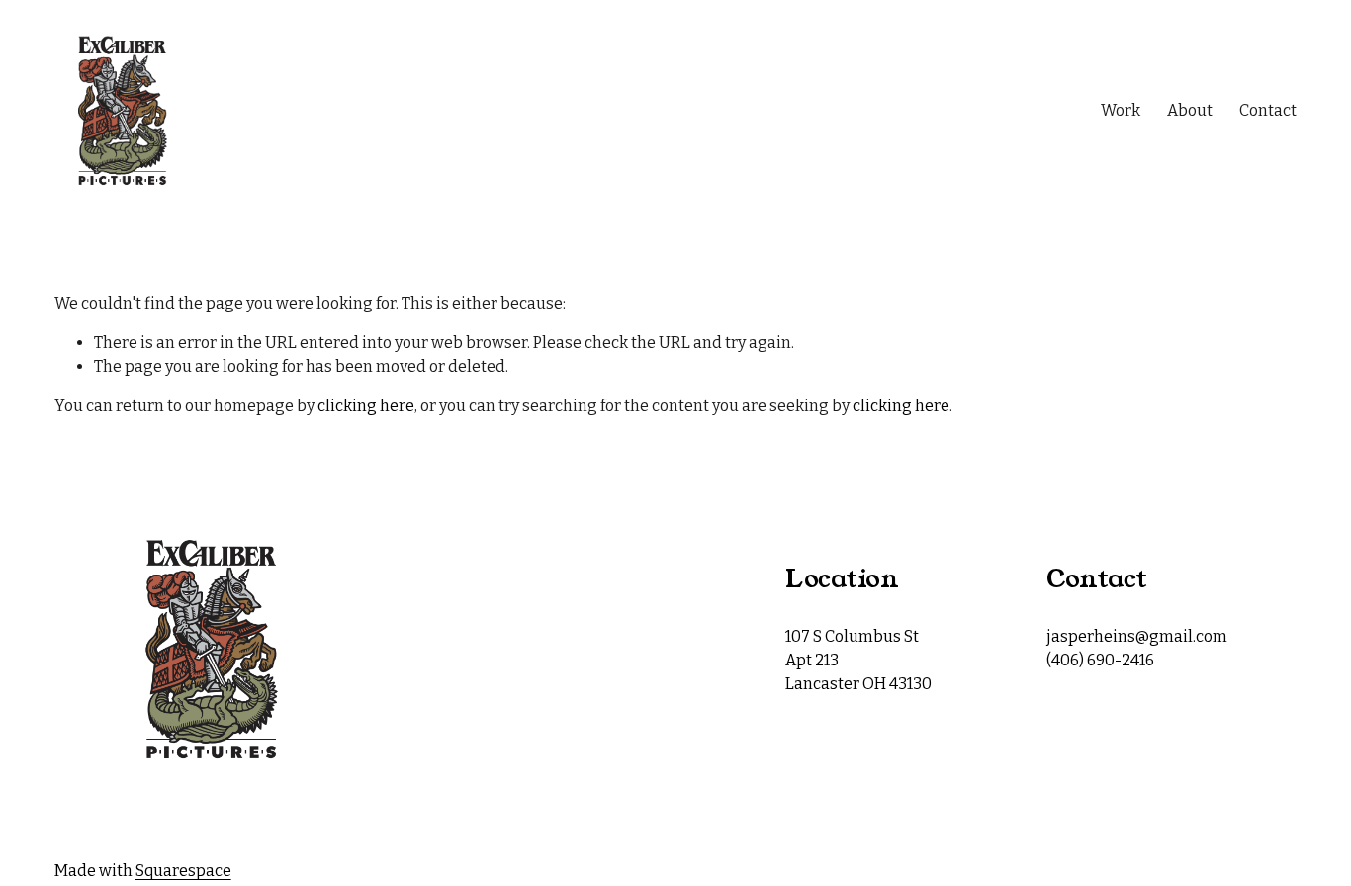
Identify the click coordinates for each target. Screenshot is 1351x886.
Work (1120, 110)
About (1190, 110)
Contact (1268, 110)
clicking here (365, 406)
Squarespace (183, 870)
